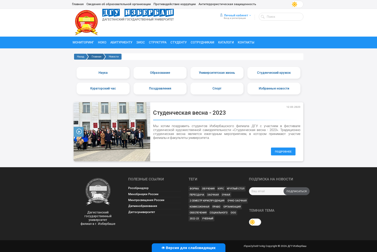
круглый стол (235, 188)
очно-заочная (237, 200)
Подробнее (283, 151)
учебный (207, 218)
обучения (208, 188)
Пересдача (197, 194)
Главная (96, 56)
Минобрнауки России (143, 194)
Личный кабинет (236, 15)
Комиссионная (199, 206)
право (216, 206)
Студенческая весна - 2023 (189, 112)
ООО (233, 212)
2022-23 (194, 218)
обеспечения (198, 212)
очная (226, 194)
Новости (114, 56)
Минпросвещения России (146, 200)
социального (219, 212)
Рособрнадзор (138, 188)
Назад (80, 56)
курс (221, 188)
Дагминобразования (142, 206)
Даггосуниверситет (141, 212)
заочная (213, 194)
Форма (194, 188)
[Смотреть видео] (112, 131)
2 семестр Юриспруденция (207, 200)
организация (232, 206)
